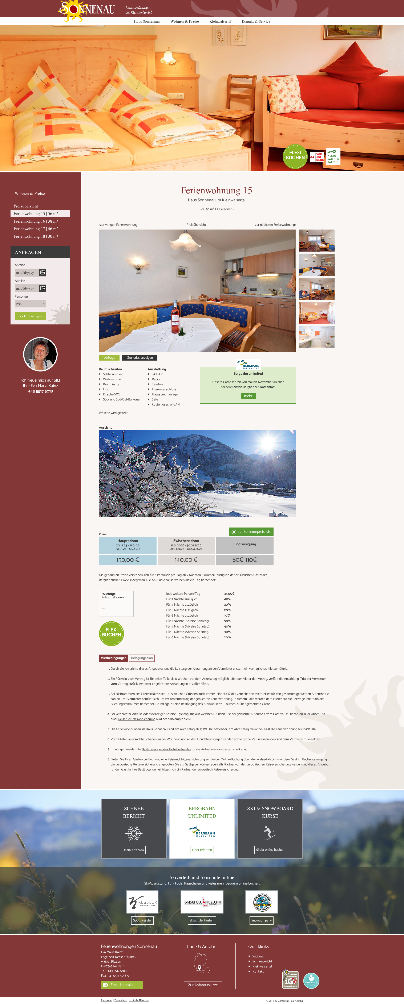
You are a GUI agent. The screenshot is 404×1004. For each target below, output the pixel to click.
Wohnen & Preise (184, 21)
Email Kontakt (122, 985)
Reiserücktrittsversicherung (136, 719)
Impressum (106, 1000)
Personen (21, 296)
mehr (248, 396)
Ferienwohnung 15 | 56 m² (36, 213)
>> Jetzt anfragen (30, 316)
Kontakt (258, 971)
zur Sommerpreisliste (254, 532)
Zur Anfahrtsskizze (203, 985)
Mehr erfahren (134, 850)
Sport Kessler (142, 920)
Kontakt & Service (256, 21)
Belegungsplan (142, 658)
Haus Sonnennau (147, 21)
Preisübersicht (196, 224)
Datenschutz (120, 1000)
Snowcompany (261, 920)
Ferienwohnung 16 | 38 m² (36, 221)
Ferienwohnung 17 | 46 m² (36, 228)
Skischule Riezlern (202, 920)
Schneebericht (262, 961)
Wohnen (258, 956)
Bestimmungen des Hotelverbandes (166, 749)
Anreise (20, 265)
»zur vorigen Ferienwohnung (118, 224)
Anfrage (109, 358)
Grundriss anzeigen (140, 358)
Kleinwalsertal (220, 21)
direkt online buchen (270, 850)
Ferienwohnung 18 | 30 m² (36, 236)
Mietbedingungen (113, 658)
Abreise (20, 281)
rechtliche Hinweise (139, 1000)
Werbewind (283, 1000)
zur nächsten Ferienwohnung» (275, 224)
